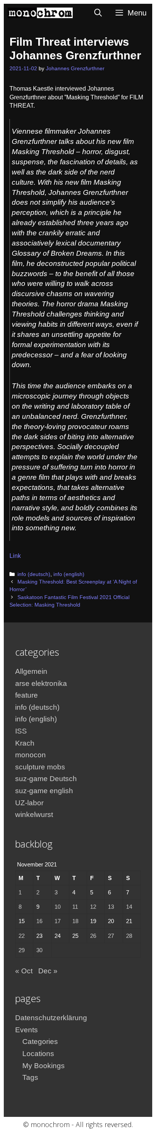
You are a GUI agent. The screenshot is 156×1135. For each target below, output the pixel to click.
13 (111, 906)
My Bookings (43, 1066)
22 (22, 936)
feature (26, 695)
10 (58, 906)
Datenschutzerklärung (51, 1018)
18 (75, 921)
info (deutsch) (33, 574)
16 (39, 921)
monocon (30, 755)
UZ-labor (29, 803)
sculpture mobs (40, 767)
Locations (38, 1054)
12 (93, 906)
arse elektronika (41, 683)
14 (129, 906)
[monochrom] (40, 13)
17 (58, 921)
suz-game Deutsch (46, 779)
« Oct (24, 971)
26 (93, 936)
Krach (24, 743)
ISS (21, 731)
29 (22, 950)
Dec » (48, 971)
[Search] (98, 13)
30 (39, 950)
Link (15, 556)
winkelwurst (34, 814)
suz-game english (44, 791)
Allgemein (31, 671)
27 (111, 936)
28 (129, 936)
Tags (30, 1077)
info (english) (68, 574)
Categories (40, 1041)
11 (75, 906)
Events (26, 1030)
